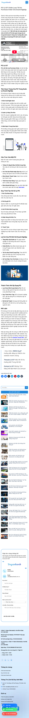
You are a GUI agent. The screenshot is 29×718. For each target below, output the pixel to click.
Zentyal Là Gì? (9, 366)
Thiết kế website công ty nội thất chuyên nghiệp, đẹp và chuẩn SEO (17, 419)
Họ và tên (4, 580)
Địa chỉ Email (5, 593)
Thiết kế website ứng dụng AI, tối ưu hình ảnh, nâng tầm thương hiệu (18, 401)
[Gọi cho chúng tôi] (8, 660)
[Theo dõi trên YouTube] (11, 660)
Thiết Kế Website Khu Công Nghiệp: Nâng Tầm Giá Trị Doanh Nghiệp (18, 468)
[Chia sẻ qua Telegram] (12, 376)
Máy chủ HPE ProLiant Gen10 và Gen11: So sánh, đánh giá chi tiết (17, 529)
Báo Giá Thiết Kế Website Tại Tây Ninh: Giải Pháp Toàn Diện (17, 480)
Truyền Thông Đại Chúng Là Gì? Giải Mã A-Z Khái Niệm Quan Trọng (18, 523)
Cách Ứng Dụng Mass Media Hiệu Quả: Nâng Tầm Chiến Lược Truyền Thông (18, 518)
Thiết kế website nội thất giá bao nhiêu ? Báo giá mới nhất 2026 (17, 450)
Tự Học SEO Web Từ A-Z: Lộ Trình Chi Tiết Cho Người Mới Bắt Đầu (17, 511)
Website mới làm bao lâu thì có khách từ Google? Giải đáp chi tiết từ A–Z (18, 408)
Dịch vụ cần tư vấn (6, 599)
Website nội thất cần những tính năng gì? (17, 444)
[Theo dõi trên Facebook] (2, 660)
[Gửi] (26, 387)
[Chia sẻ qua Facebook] (2, 376)
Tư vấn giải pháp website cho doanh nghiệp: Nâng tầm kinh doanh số (18, 462)
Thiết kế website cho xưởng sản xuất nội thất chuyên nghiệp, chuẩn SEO (18, 413)
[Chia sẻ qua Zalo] (5, 376)
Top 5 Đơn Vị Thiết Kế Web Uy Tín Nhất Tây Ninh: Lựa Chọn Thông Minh (18, 474)
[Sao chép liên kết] (21, 376)
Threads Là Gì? (9, 360)
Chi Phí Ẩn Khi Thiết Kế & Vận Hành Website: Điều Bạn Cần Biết (18, 486)
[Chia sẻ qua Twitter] (8, 376)
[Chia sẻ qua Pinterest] (15, 376)
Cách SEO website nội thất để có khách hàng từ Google (17, 432)
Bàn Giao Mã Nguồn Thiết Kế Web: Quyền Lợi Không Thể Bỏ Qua (18, 535)
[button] (27, 2)
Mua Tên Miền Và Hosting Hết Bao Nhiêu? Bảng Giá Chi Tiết (17, 493)
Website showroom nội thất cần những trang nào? (17, 438)
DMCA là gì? (17, 351)
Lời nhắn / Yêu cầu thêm (7, 605)
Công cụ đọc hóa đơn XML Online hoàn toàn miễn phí (17, 395)
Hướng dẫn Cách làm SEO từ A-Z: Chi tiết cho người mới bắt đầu (17, 505)
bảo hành (21, 187)
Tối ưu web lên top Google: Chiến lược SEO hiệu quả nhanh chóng (17, 499)
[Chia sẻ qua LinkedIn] (18, 376)
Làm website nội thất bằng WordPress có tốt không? (16, 426)
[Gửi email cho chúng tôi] (5, 660)
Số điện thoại (5, 586)
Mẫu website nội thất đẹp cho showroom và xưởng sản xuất (16, 456)
